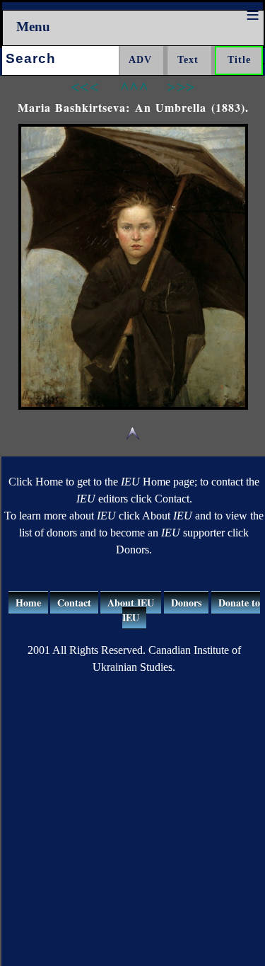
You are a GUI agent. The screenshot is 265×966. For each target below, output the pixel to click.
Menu (33, 26)
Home (28, 602)
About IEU (130, 602)
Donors (186, 602)
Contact (74, 602)
